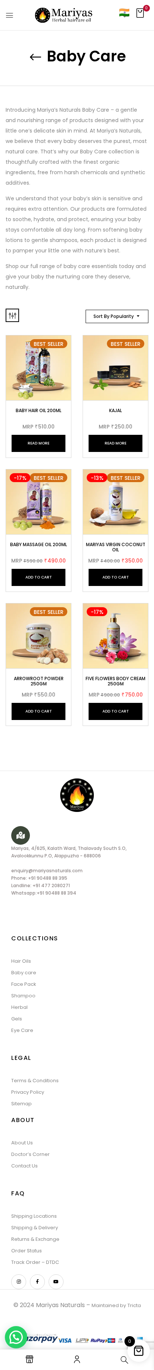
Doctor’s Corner (30, 1154)
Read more (38, 443)
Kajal (115, 410)
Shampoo (23, 995)
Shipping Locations (34, 1216)
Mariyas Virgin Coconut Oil (115, 547)
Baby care (23, 972)
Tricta (134, 1305)
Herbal (19, 1007)
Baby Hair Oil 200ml (38, 410)
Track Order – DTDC (35, 1262)
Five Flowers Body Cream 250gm (115, 681)
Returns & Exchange (35, 1239)
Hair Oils (21, 961)
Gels (16, 1018)
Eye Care (22, 1030)
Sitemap (21, 1103)
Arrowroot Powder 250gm (39, 681)
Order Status (26, 1250)
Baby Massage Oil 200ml (38, 544)
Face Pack (23, 984)
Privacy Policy (27, 1092)
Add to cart (38, 577)
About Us (22, 1142)
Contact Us (24, 1165)
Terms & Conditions (35, 1080)
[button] (140, 15)
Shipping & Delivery (34, 1227)
